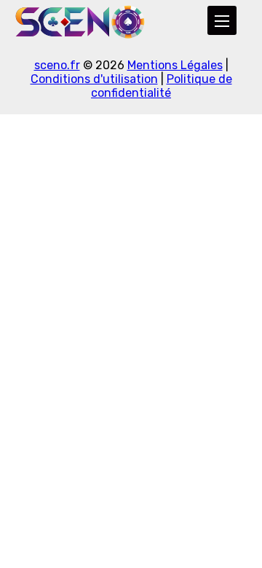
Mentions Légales (175, 65)
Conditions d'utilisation (94, 79)
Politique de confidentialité (161, 86)
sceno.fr (57, 65)
